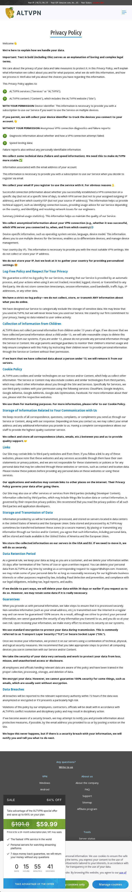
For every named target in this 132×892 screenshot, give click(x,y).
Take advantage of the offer (34, 884)
